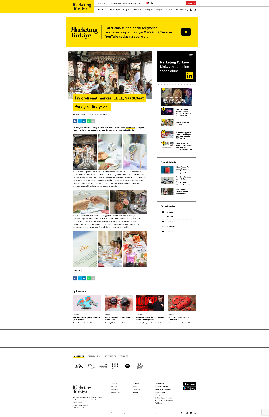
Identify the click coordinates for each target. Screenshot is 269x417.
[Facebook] (181, 413)
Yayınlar (124, 356)
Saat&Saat (130, 127)
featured (77, 270)
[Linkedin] (195, 413)
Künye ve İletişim (161, 386)
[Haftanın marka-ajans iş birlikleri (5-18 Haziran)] (87, 303)
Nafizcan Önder (172, 323)
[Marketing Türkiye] (83, 6)
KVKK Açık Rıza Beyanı (163, 389)
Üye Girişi (136, 389)
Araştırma (180, 10)
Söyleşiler (148, 10)
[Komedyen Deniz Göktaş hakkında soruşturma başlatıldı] (150, 303)
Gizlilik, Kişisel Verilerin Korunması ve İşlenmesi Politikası (164, 400)
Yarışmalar (78, 356)
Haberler (101, 10)
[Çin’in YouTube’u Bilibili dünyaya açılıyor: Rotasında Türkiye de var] (167, 111)
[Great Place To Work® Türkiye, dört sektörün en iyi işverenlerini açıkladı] (167, 145)
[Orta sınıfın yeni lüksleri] (167, 122)
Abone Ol (191, 3)
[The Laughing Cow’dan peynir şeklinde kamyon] (167, 191)
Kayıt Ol (136, 392)
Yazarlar (168, 10)
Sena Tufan (76, 323)
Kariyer (159, 10)
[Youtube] (191, 413)
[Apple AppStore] (189, 385)
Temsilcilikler (95, 356)
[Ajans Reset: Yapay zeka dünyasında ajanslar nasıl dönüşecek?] (167, 170)
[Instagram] (187, 413)
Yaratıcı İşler (115, 10)
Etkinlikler (137, 10)
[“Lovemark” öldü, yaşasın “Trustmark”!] (182, 303)
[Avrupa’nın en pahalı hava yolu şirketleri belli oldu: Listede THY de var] (167, 134)
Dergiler (126, 10)
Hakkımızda (159, 383)
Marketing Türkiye (79, 114)
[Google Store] (189, 389)
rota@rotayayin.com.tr (80, 405)
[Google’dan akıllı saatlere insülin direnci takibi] (119, 303)
